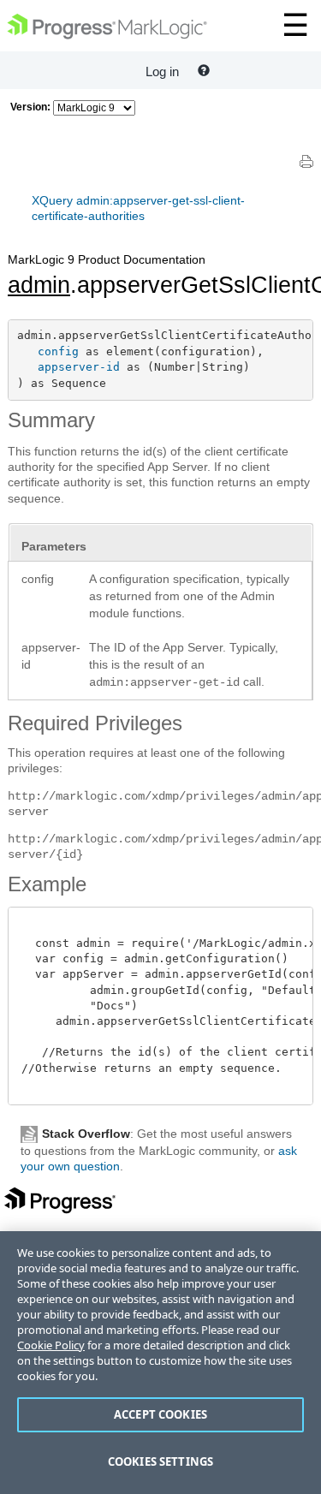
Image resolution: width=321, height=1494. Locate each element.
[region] (160, 1362)
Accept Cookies (160, 1414)
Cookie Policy (51, 1345)
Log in (162, 71)
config (58, 351)
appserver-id (79, 366)
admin (39, 285)
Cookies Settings (160, 1461)
